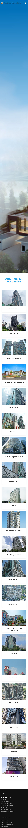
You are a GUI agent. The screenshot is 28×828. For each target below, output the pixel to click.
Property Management (7, 824)
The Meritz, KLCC (14, 579)
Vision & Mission (5, 801)
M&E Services (4, 826)
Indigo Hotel (14, 727)
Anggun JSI (14, 333)
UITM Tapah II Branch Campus (14, 382)
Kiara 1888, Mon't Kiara (14, 555)
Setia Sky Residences (14, 358)
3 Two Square (14, 653)
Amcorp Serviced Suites (14, 678)
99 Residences (14, 702)
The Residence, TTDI (14, 604)
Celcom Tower (14, 309)
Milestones (4, 807)
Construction (4, 820)
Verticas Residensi (14, 432)
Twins (14, 505)
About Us (3, 799)
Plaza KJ (14, 751)
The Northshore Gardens (14, 530)
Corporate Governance (7, 805)
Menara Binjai (14, 407)
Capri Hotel (14, 776)
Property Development (7, 822)
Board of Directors (6, 809)
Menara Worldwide (14, 481)
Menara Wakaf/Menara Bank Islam (14, 457)
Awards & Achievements (7, 811)
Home (2, 793)
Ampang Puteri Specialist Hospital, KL (14, 629)
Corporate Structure (6, 803)
